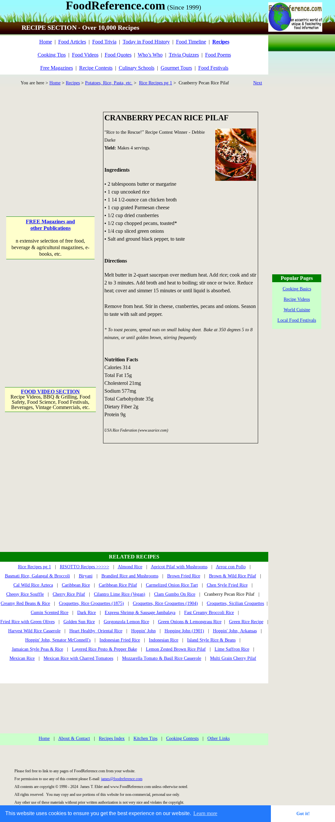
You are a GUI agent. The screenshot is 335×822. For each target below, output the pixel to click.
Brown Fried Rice (183, 576)
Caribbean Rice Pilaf (118, 585)
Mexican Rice (22, 658)
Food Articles (72, 41)
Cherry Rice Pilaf (69, 594)
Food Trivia (104, 41)
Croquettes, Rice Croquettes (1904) (165, 603)
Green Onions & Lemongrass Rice (189, 621)
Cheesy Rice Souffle (25, 594)
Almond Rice (130, 566)
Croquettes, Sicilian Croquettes (235, 603)
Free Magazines (56, 68)
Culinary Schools (136, 68)
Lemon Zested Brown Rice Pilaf (176, 649)
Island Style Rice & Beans (211, 640)
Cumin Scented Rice (49, 612)
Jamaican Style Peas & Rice (37, 649)
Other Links (218, 738)
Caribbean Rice (76, 585)
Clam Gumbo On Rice (174, 594)
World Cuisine (297, 309)
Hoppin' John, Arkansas (235, 630)
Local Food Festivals (296, 320)
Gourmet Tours (176, 68)
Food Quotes (118, 55)
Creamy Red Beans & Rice (25, 603)
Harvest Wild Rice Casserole (34, 630)
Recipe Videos (297, 299)
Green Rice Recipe (246, 621)
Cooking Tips (52, 55)
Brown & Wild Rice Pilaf (232, 576)
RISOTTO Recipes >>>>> (84, 566)
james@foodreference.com (121, 779)
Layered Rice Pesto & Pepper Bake (104, 649)
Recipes (73, 82)
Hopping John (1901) (184, 630)
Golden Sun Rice (79, 621)
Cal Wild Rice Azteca (33, 585)
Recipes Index (112, 738)
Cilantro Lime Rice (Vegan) (119, 594)
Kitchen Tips (145, 738)
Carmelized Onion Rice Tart (172, 585)
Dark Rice (86, 612)
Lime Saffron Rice (232, 649)
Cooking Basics (297, 288)
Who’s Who (150, 55)
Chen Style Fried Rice (227, 585)
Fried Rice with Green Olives (27, 621)
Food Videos (85, 55)
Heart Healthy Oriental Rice (95, 630)
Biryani (86, 576)
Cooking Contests (182, 738)
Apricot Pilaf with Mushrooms (179, 566)
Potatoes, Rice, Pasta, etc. (108, 82)
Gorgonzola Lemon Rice (126, 621)
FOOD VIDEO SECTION (50, 391)
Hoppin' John (143, 630)
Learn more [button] (205, 813)
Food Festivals (213, 68)
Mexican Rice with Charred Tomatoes (78, 658)
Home (45, 41)
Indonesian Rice (163, 640)
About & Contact (74, 738)
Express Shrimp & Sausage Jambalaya (140, 612)
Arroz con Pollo (231, 566)
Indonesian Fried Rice (119, 640)
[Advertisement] (51, 153)
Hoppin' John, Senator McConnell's (58, 640)
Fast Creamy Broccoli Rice (209, 612)
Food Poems (218, 55)
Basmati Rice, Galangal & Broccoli (37, 576)
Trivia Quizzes (184, 55)
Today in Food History (146, 41)
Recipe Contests (96, 68)
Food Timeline (191, 41)
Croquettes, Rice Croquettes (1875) (91, 603)
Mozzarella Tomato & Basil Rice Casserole (161, 658)
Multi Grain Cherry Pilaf (233, 658)
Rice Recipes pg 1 (155, 82)
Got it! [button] (303, 813)
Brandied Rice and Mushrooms (129, 576)
